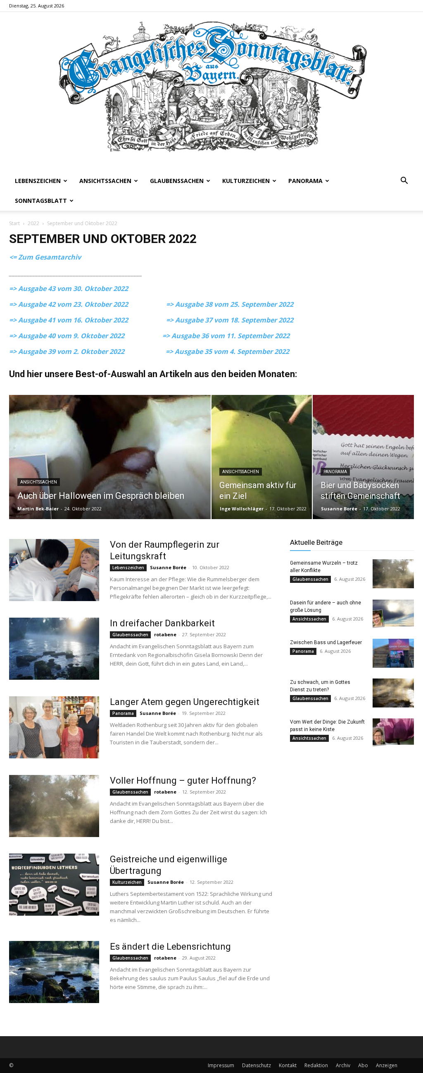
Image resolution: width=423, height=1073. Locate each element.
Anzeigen (386, 1065)
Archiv (343, 1065)
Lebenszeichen (38, 181)
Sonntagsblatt (41, 200)
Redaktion (316, 1065)
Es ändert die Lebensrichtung (170, 946)
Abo (363, 1065)
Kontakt (288, 1065)
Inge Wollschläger (242, 508)
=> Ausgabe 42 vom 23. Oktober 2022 (87, 304)
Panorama (305, 181)
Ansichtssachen (105, 181)
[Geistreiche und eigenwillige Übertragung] (54, 885)
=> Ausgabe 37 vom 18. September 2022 (229, 320)
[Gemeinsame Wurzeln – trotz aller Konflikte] (393, 573)
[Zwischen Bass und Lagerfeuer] (393, 653)
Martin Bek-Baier (38, 508)
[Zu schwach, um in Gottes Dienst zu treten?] (393, 692)
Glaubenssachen (177, 181)
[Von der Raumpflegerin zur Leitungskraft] (54, 570)
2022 (33, 223)
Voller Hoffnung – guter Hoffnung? (183, 780)
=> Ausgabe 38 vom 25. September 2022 (229, 304)
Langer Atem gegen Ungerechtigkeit (184, 702)
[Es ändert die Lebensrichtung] (54, 972)
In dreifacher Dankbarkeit (162, 623)
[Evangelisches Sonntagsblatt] (211, 91)
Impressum (221, 1065)
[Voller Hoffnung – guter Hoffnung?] (54, 806)
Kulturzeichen (246, 181)
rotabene (165, 634)
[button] (404, 181)
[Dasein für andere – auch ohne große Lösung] (393, 613)
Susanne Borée (339, 508)
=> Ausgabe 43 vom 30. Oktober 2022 (68, 288)
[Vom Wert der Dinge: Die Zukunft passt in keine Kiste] (393, 732)
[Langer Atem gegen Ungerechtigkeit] (54, 727)
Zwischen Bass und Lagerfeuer (326, 642)
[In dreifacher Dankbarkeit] (54, 649)
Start (14, 223)
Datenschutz (256, 1065)
